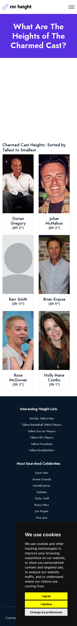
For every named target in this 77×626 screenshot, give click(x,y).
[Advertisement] (38, 101)
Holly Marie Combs (54, 378)
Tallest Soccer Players (42, 431)
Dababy (42, 492)
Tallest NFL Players (42, 437)
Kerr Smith (18, 299)
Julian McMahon (54, 221)
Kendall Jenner (42, 485)
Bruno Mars (42, 505)
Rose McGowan (18, 378)
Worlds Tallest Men (41, 418)
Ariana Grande (41, 479)
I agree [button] (46, 596)
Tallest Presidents (42, 444)
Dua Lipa (41, 517)
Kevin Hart (41, 473)
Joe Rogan (41, 511)
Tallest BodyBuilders (41, 450)
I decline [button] (46, 604)
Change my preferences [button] (46, 612)
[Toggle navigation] (71, 7)
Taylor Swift (42, 498)
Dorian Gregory (18, 221)
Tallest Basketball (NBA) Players (42, 425)
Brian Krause (54, 299)
